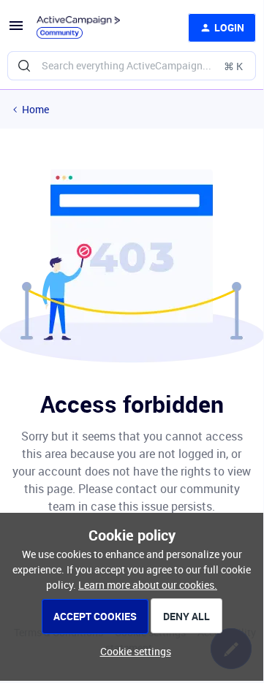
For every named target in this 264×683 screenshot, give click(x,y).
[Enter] (24, 65)
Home (35, 109)
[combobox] (131, 65)
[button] (16, 30)
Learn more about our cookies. (147, 585)
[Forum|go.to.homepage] (78, 27)
